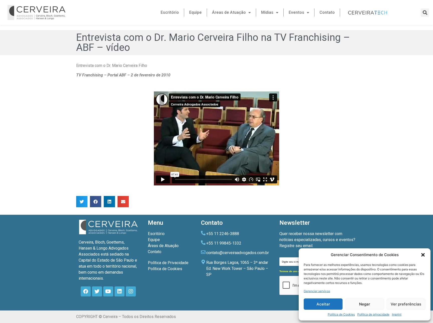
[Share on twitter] (81, 201)
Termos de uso (288, 271)
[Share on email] (123, 201)
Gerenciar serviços (317, 291)
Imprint (396, 314)
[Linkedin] (120, 291)
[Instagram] (131, 291)
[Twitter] (97, 291)
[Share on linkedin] (109, 201)
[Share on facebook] (95, 201)
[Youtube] (108, 291)
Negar (364, 304)
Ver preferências (406, 304)
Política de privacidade (373, 314)
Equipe (195, 12)
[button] (422, 254)
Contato (327, 12)
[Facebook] (86, 291)
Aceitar (323, 304)
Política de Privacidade (168, 262)
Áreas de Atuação (229, 12)
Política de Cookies (341, 314)
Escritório (170, 12)
